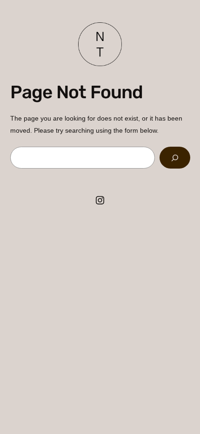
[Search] (175, 158)
